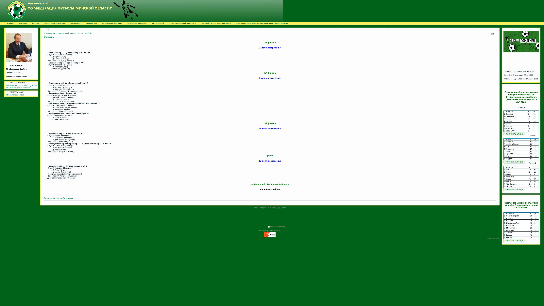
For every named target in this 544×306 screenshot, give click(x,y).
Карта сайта (258, 208)
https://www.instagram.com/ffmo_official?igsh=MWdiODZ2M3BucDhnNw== (21, 87)
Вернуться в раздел (58, 198)
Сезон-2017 (87, 33)
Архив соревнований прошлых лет (66, 33)
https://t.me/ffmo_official (15, 95)
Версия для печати (279, 208)
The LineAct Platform (493, 238)
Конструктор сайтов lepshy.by (269, 230)
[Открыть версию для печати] (493, 33)
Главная (47, 33)
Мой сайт (267, 208)
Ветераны (49, 37)
